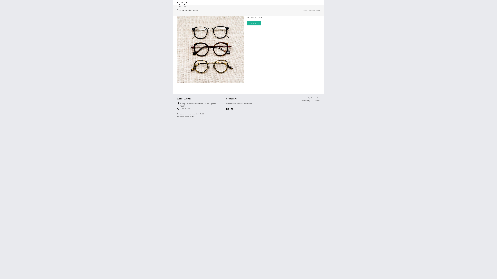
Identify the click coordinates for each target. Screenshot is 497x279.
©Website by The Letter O (310, 100)
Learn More (254, 23)
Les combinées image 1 (255, 17)
